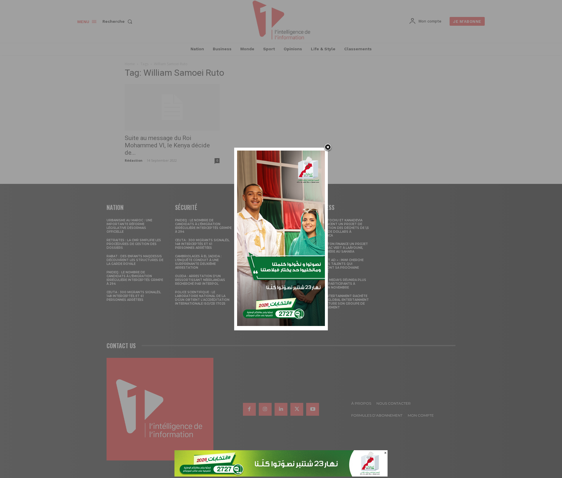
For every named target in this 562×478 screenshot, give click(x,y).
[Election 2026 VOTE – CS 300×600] (281, 324)
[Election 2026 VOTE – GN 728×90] (281, 474)
